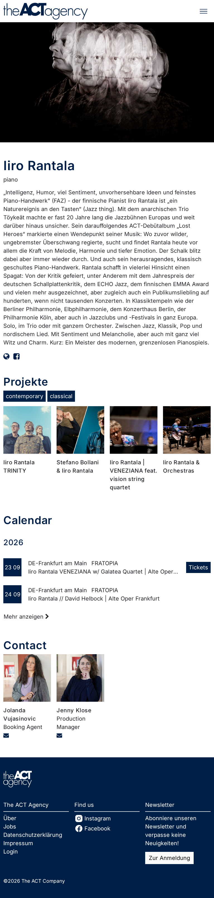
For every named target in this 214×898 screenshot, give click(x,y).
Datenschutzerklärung (32, 835)
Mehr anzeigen (24, 616)
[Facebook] (16, 356)
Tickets (198, 567)
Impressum (18, 843)
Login (10, 851)
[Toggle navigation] (203, 11)
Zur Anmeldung (169, 858)
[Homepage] (6, 356)
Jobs (9, 826)
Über (9, 818)
